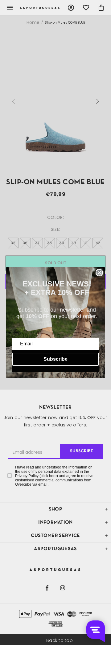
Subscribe (55, 359)
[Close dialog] (99, 273)
